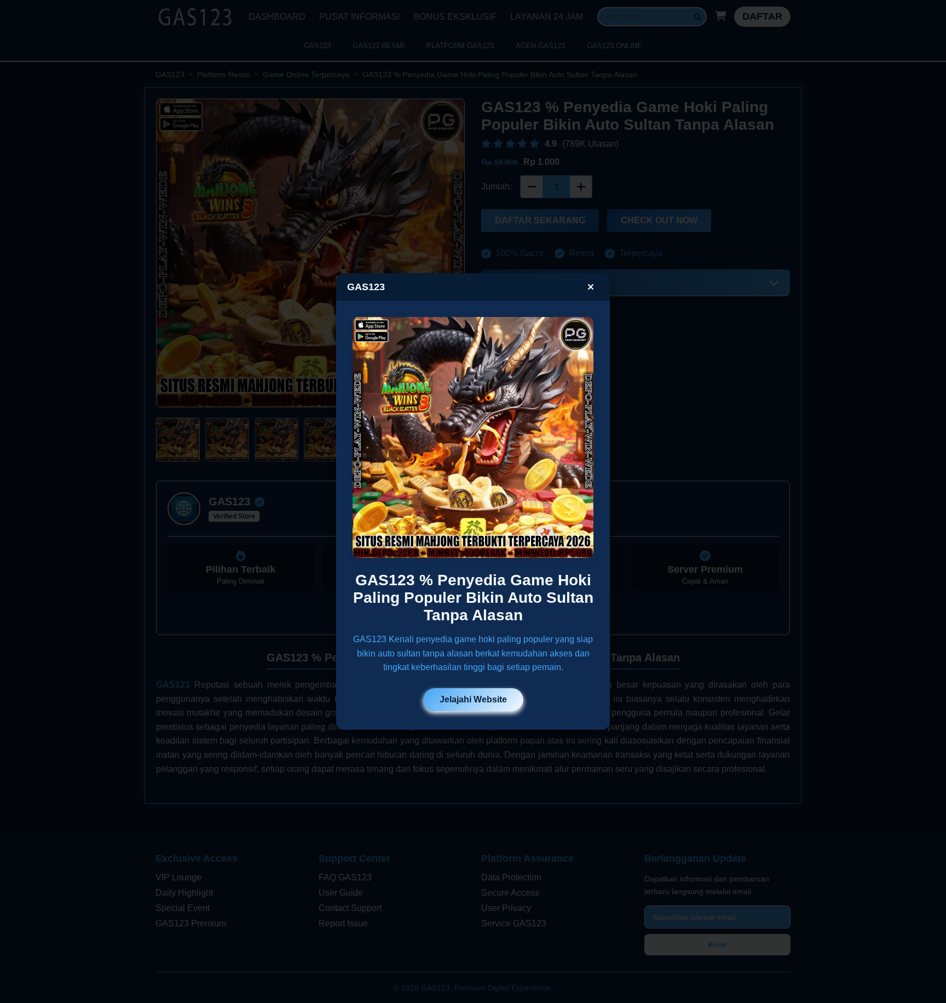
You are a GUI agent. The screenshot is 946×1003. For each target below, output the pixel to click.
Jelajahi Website (473, 699)
